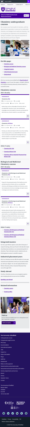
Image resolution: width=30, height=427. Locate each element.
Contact (3, 380)
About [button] (26, 4)
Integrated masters (9, 69)
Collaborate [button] (19, 4)
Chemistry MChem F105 (10, 151)
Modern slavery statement (8, 421)
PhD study (3, 342)
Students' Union (5, 378)
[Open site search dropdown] (28, 1)
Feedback (4, 419)
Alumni (2, 373)
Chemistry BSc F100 (9, 148)
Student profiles (8, 292)
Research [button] (9, 4)
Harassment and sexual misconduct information (12, 368)
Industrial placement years (11, 72)
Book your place (7, 322)
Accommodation (5, 345)
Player (2, 357)
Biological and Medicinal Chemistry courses (15, 66)
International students (6, 347)
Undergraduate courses (6, 338)
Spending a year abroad (7, 279)
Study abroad (7, 74)
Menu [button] (25, 15)
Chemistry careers (8, 288)
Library (2, 375)
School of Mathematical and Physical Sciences (9, 15)
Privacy (9, 419)
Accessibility (15, 419)
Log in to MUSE (8, 1)
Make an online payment (7, 364)
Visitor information (5, 354)
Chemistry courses (8, 64)
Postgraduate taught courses (8, 340)
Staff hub (3, 359)
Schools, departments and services (9, 371)
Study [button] (2, 4)
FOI (20, 419)
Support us (3, 352)
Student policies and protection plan (10, 366)
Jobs (2, 350)
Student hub (4, 361)
